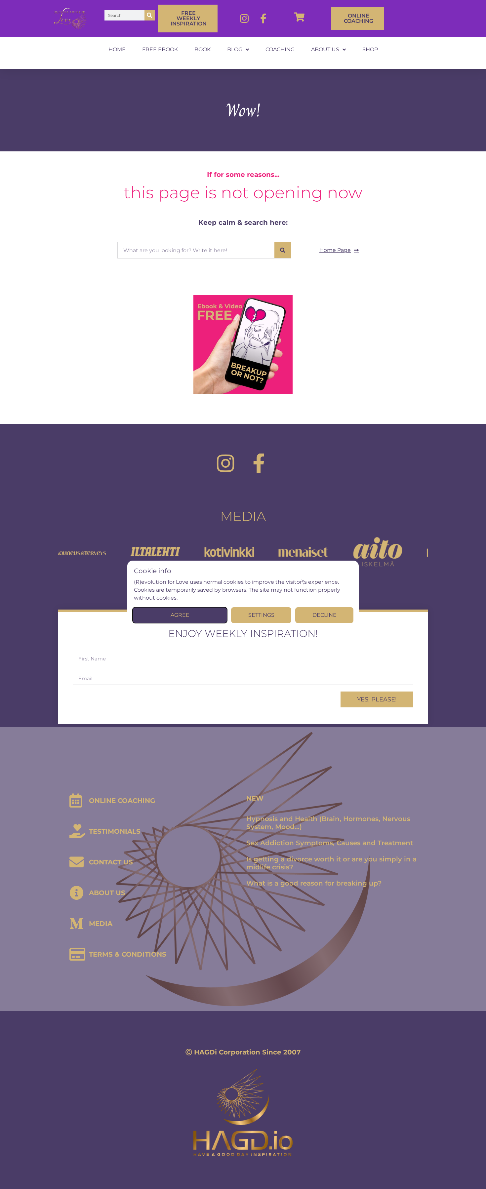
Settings (261, 615)
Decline (324, 615)
